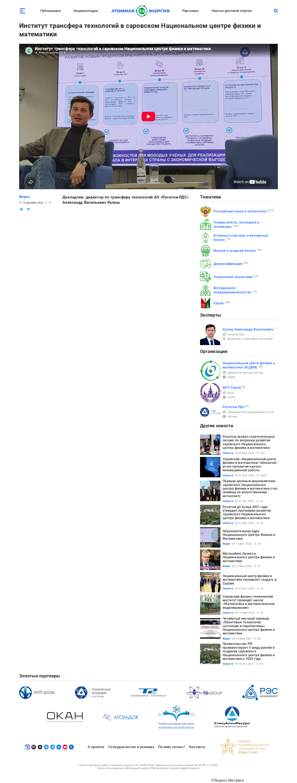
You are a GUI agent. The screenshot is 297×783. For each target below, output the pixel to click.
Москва (232, 416)
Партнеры (190, 11)
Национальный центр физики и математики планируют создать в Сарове (250, 579)
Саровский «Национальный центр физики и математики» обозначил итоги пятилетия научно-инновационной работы (250, 464)
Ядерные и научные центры (245, 372)
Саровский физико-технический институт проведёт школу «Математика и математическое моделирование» (249, 602)
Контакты (197, 747)
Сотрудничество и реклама (131, 747)
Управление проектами (233, 277)
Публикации (50, 11)
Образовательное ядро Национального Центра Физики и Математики (249, 535)
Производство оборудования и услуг (250, 412)
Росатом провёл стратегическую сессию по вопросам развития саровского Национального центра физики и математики (249, 442)
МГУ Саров (232, 387)
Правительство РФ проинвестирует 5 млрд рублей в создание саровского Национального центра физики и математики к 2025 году (249, 651)
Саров (218, 303)
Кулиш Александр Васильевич (248, 329)
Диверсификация (227, 264)
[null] (21, 209)
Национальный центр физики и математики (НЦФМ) (249, 365)
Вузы (230, 392)
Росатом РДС (235, 334)
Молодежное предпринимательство (232, 290)
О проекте (96, 747)
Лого (141, 11)
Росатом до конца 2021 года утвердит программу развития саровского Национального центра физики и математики (247, 512)
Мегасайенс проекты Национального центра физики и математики (249, 557)
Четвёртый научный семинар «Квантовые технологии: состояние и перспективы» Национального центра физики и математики (249, 626)
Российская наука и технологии (239, 211)
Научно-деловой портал (232, 11)
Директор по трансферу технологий (250, 338)
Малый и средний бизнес (234, 251)
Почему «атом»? (171, 747)
